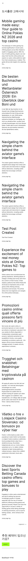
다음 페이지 (22, 524)
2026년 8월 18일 (6, 350)
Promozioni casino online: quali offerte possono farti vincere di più (12, 313)
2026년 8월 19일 (6, 176)
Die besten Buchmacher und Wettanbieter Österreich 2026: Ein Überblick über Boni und (13, 90)
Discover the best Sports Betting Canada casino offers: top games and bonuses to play (14, 477)
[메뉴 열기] (3, 3)
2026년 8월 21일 (6, 67)
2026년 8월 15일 (6, 457)
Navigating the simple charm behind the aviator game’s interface (13, 150)
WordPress (5, 557)
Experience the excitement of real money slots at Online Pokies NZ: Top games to (13, 260)
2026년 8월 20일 (6, 133)
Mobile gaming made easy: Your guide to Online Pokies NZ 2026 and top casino (13, 31)
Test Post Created (9, 231)
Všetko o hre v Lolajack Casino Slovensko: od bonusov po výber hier (14, 422)
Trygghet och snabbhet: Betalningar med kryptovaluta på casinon (14, 369)
